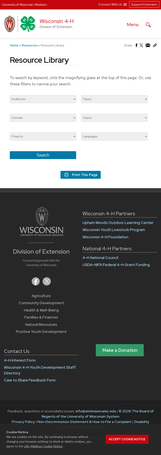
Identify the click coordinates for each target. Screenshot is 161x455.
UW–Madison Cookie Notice (43, 446)
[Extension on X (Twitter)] (47, 284)
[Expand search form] (148, 25)
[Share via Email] (148, 46)
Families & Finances (41, 317)
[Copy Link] (155, 46)
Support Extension (144, 4)
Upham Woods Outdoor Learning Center (118, 222)
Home (14, 45)
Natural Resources (41, 324)
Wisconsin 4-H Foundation (105, 237)
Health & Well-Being (41, 310)
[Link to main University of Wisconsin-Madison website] (41, 234)
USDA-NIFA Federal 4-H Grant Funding (116, 264)
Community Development (41, 302)
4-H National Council (100, 257)
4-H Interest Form (20, 360)
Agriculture (41, 295)
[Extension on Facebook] (36, 284)
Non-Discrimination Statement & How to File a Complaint (84, 421)
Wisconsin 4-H (57, 21)
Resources (30, 45)
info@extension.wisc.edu (96, 411)
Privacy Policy (23, 421)
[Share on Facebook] (136, 46)
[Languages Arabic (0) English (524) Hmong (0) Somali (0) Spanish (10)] (114, 136)
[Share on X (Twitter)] (142, 47)
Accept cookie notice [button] (127, 439)
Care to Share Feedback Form (30, 380)
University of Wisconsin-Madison (24, 5)
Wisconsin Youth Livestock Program (113, 229)
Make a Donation (119, 350)
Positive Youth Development (41, 331)
